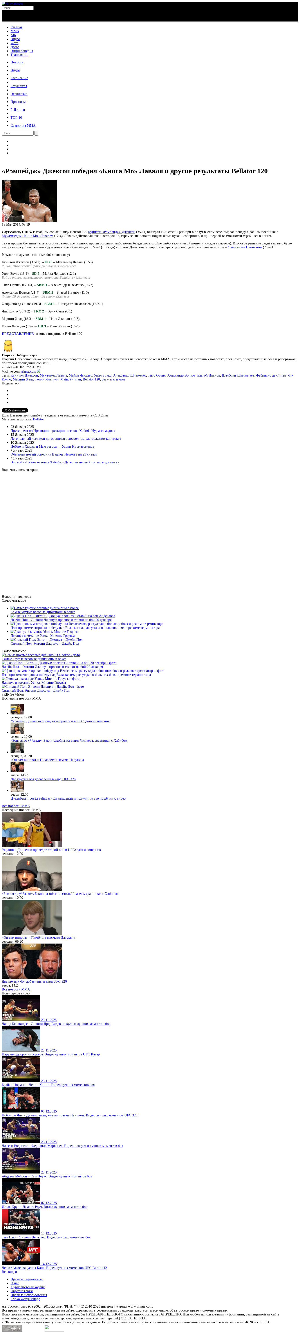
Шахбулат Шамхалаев (238, 375)
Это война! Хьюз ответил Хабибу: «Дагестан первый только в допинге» (65, 462)
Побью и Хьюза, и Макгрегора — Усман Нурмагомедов (52, 446)
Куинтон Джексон (24, 375)
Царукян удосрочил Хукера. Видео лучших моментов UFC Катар (51, 1054)
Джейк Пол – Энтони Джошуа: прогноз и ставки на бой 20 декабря (61, 620)
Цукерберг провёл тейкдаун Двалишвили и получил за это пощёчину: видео (68, 798)
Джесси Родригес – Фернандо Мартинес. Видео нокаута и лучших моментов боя (62, 1146)
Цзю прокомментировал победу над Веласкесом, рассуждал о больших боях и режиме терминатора (85, 628)
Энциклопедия (22, 51)
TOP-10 (16, 117)
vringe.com (28, 371)
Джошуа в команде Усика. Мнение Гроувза (43, 635)
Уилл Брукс (102, 375)
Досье (15, 47)
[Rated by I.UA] (54, 1330)
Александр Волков (181, 375)
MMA (15, 31)
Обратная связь (22, 1291)
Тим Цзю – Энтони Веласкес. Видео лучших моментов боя (46, 1237)
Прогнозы (18, 102)
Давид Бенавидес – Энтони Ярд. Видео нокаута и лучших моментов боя (56, 1024)
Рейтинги (18, 109)
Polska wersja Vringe (25, 1299)
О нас (15, 1283)
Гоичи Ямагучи (47, 379)
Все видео (9, 1272)
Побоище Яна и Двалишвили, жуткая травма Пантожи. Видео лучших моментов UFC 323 (69, 1115)
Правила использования (29, 1295)
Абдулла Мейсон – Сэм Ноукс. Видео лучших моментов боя (47, 1176)
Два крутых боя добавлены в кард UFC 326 (43, 779)
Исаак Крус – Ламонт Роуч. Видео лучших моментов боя (44, 1207)
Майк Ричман (70, 379)
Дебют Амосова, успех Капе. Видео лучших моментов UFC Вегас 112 (54, 1268)
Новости (17, 62)
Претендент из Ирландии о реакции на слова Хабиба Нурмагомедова (63, 430)
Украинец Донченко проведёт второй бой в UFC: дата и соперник (60, 721)
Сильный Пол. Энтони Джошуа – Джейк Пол (45, 643)
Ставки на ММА (23, 125)
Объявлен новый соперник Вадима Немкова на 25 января (54, 454)
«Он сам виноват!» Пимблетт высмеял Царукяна (47, 760)
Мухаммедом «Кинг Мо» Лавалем (27, 236)
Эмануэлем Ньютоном (245, 247)
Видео (15, 39)
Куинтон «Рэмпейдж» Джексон (111, 232)
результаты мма (113, 379)
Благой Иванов (208, 375)
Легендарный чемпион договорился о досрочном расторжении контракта (66, 438)
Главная (16, 27)
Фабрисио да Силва (271, 375)
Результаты (19, 86)
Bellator (38, 419)
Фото (14, 43)
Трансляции (20, 55)
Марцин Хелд (23, 379)
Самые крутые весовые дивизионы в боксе (43, 612)
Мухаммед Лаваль (53, 375)
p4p (13, 35)
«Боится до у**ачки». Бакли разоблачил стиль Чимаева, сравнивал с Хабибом (69, 740)
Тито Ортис (157, 375)
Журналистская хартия (28, 1287)
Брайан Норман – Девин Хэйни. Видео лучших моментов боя (48, 1085)
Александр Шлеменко (129, 375)
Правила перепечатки (27, 1279)
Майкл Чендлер (80, 375)
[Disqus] (150, 530)
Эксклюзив (19, 94)
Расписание (19, 78)
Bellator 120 (91, 379)
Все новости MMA (16, 806)
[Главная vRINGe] (12, 3)
